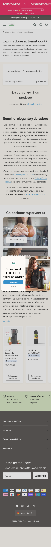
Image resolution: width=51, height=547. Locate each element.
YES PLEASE (13, 282)
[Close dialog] (48, 257)
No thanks (13, 286)
